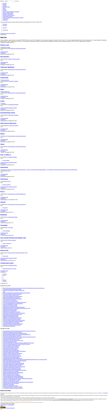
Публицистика (6, 6)
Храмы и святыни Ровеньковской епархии (13, 17)
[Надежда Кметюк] (7, 369)
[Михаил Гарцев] (7, 316)
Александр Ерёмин (17, 296)
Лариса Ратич (13, 306)
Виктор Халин (14, 304)
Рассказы (10, 227)
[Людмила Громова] (8, 365)
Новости (5, 5)
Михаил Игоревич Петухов (23, 308)
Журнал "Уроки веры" (8, 14)
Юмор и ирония (12, 240)
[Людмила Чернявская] (8, 366)
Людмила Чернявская (19, 366)
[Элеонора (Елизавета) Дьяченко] (11, 342)
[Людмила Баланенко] (8, 364)
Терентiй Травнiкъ (17, 294)
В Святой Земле (4, 167)
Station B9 (2, 202)
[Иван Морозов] (7, 348)
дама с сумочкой (7, 243)
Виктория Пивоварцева (20, 360)
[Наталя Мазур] (7, 309)
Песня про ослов (4, 250)
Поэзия (4, 9)
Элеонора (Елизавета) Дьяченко (26, 342)
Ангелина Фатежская (19, 363)
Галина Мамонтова (17, 358)
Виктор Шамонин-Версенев (23, 292)
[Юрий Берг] (6, 384)
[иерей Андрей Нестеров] (9, 333)
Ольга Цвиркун (15, 346)
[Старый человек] (4, 80)
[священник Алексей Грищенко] (11, 382)
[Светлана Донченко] (8, 388)
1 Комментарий (4, 62)
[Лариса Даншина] (7, 345)
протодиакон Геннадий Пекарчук (28, 336)
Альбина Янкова (15, 357)
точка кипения (6, 230)
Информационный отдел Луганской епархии (36, 359)
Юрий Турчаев (14, 385)
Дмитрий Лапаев (16, 361)
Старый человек (4, 77)
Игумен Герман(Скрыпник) (23, 344)
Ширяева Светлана (17, 317)
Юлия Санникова (16, 375)
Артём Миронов (15, 350)
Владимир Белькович (19, 307)
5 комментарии (4, 139)
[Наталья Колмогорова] (8, 320)
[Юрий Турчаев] (7, 385)
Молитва (2, 133)
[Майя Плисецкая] (4, 91)
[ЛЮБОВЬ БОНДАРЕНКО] (9, 370)
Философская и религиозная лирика (17, 48)
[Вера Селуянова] (7, 347)
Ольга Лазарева (15, 371)
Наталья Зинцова (16, 319)
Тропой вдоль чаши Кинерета (7, 67)
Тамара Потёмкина (17, 353)
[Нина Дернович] (7, 373)
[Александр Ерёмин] (8, 296)
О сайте (4, 4)
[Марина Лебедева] (7, 367)
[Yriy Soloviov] (6, 300)
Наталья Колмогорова (19, 320)
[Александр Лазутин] (8, 340)
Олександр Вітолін (17, 314)
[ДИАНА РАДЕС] (7, 301)
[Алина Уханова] (7, 352)
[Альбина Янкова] (7, 357)
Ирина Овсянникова (18, 372)
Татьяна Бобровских (18, 377)
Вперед (4, 280)
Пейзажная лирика (12, 217)
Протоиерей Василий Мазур (24, 334)
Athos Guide (12, 326)
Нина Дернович (15, 373)
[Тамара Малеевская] (8, 376)
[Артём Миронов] (7, 350)
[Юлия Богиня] (6, 341)
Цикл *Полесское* (4, 56)
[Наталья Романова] (8, 338)
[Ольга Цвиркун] (7, 346)
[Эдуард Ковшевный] (8, 303)
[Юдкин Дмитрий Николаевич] (10, 378)
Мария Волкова (14, 315)
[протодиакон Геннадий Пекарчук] (11, 336)
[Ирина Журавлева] (8, 335)
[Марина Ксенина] (7, 311)
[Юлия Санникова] (7, 375)
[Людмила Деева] (7, 339)
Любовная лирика (12, 157)
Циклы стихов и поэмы (14, 59)
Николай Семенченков (20, 351)
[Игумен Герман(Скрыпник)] (10, 344)
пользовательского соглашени (65, 398)
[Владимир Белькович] (8, 307)
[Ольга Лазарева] (7, 371)
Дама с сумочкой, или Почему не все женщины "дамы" (13, 237)
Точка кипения (3, 225)
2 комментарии (4, 245)
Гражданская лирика (13, 104)
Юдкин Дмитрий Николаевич (25, 378)
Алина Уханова (15, 352)
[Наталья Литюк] (7, 383)
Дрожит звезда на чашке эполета (8, 123)
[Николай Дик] (6, 310)
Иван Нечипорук (16, 354)
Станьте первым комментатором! (8, 107)
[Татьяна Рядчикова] (8, 323)
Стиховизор (5, 18)
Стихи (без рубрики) (13, 81)
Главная (5, 3)
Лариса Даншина (16, 345)
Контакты (5, 20)
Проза (4, 8)
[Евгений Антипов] (7, 325)
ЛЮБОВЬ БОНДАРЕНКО (20, 370)
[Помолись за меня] (5, 47)
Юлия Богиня (13, 341)
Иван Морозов (14, 348)
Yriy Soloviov (13, 300)
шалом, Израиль (6, 184)
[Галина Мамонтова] (8, 358)
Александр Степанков (19, 313)
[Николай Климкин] (8, 298)
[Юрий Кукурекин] (7, 379)
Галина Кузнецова (17, 356)
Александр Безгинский (20, 302)
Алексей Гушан (15, 295)
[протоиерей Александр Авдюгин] (11, 331)
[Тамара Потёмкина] (8, 353)
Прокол (2, 89)
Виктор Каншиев (16, 297)
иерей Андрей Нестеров (21, 333)
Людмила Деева (15, 339)
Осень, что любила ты (5, 154)
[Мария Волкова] (7, 315)
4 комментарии (4, 96)
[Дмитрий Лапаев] (7, 361)
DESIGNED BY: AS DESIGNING (7, 404)
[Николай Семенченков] (9, 351)
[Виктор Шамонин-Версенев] (10, 292)
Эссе (9, 170)
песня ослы (5, 256)
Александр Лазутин (18, 340)
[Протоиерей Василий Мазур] (10, 334)
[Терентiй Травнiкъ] (8, 294)
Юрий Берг (11, 384)
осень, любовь (6, 160)
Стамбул (2, 101)
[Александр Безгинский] (9, 302)
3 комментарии (4, 51)
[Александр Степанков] (8, 313)
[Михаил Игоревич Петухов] (10, 308)
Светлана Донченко (18, 388)
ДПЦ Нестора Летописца (8, 15)
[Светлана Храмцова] (8, 321)
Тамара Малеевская (18, 376)
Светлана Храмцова (18, 321)
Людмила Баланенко (19, 364)
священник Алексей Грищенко (26, 382)
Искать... (2, 1)
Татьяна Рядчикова (18, 323)
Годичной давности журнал (7, 263)
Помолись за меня (4, 45)
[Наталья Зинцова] (7, 319)
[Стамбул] (3, 103)
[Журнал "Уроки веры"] (8, 290)
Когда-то (2, 191)
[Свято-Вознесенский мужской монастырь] (13, 288)
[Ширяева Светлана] (8, 317)
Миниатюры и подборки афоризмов (16, 92)
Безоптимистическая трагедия (7, 112)
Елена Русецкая (15, 380)
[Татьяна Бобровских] (8, 377)
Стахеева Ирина (15, 322)
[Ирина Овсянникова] (8, 372)
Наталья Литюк (15, 383)
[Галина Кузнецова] (8, 356)
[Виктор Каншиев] (7, 297)
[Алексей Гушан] (7, 295)
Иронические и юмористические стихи (17, 252)
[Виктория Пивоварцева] (9, 360)
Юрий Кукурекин (16, 379)
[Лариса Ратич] (6, 306)
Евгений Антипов (16, 325)
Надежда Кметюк (16, 369)
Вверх (1, 406)
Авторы (4, 10)
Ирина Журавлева (17, 335)
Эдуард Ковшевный (18, 303)
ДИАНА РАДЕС (14, 301)
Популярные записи (7, 16)
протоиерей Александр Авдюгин (27, 331)
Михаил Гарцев (15, 316)
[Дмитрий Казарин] (8, 289)
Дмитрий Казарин (17, 289)
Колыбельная (3, 214)
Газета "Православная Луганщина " (11, 11)
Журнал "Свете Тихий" (8, 12)
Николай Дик (13, 310)
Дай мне (2, 144)
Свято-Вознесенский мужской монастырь (34, 288)
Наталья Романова (17, 338)
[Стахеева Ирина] (7, 322)
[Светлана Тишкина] (8, 332)
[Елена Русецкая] (7, 380)
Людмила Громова (17, 365)
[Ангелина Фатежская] (8, 363)
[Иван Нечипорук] (7, 354)
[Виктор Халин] (7, 304)
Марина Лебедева (16, 367)
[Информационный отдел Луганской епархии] (14, 359)
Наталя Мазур (14, 309)
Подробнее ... (3, 53)
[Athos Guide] (6, 326)
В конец (4, 281)
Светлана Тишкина (17, 332)
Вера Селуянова (15, 347)
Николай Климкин (17, 298)
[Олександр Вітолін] (8, 314)
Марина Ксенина (16, 311)
